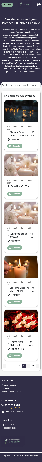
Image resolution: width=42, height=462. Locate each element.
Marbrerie (5, 388)
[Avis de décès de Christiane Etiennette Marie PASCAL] (21, 267)
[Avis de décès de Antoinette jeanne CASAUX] (21, 213)
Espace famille (7, 424)
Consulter (16, 146)
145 (32, 366)
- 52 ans (22, 134)
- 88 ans (21, 343)
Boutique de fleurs (8, 428)
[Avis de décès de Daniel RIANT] (21, 165)
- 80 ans (22, 289)
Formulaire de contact (14, 412)
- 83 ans (21, 186)
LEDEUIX (15, 139)
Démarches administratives (12, 391)
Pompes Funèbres (8, 385)
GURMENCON (17, 349)
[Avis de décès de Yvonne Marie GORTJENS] (21, 321)
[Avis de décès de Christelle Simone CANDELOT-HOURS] (21, 111)
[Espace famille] (39, 5)
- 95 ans (21, 235)
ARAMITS (15, 241)
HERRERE (15, 295)
